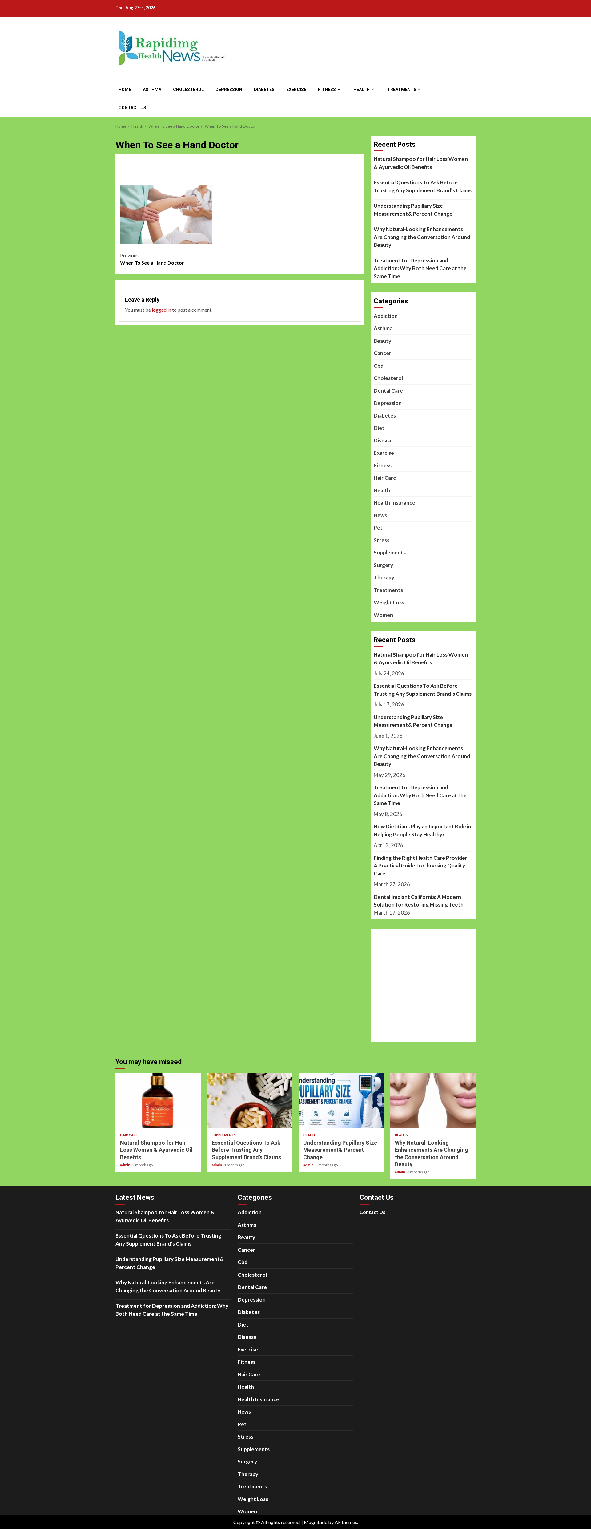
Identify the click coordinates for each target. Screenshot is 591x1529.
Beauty (382, 341)
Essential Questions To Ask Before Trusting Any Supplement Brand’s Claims (423, 186)
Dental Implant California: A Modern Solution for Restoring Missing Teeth (419, 901)
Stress (381, 540)
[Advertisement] (240, 173)
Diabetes (264, 89)
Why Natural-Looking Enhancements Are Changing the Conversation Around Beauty (422, 237)
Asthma (152, 89)
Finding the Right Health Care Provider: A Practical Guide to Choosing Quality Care (421, 866)
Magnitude (315, 1522)
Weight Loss (389, 602)
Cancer (382, 353)
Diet (379, 428)
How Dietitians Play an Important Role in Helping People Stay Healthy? (422, 830)
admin (125, 1165)
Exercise (296, 89)
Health (361, 89)
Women (383, 615)
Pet (378, 527)
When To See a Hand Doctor (152, 259)
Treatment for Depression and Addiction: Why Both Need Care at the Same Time (420, 268)
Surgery (383, 565)
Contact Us (132, 107)
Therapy (384, 577)
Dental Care (388, 390)
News (380, 515)
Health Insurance (394, 502)
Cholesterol (188, 89)
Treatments (401, 89)
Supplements (390, 552)
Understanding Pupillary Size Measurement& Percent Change (413, 209)
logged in (161, 310)
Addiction (386, 316)
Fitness (327, 89)
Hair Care (385, 477)
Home (125, 89)
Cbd (379, 365)
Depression (228, 89)
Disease (383, 440)
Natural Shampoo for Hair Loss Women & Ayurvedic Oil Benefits (421, 163)
